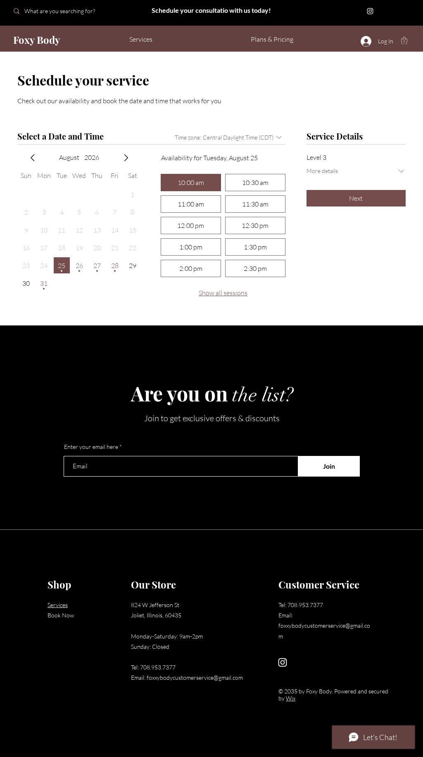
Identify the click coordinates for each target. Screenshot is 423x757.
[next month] (126, 158)
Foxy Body (36, 39)
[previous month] (33, 158)
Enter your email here (91, 447)
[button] (404, 40)
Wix (290, 698)
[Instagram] (370, 11)
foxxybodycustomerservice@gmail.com (195, 677)
